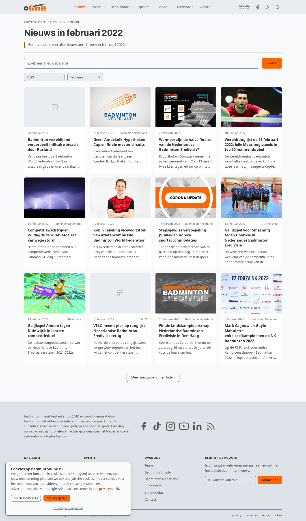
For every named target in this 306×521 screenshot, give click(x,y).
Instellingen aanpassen (68, 508)
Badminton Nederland (161, 479)
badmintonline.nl (34, 22)
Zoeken (272, 63)
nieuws (79, 7)
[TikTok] (157, 426)
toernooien (185, 7)
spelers (143, 7)
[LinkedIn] (197, 426)
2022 (62, 22)
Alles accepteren (57, 498)
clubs (163, 7)
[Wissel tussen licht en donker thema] (267, 7)
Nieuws (52, 22)
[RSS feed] (211, 426)
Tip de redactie (156, 493)
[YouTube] (184, 426)
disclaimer (251, 515)
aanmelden (269, 480)
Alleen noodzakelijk (26, 498)
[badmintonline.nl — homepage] (35, 7)
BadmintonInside (158, 472)
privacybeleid (109, 488)
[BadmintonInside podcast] (257, 7)
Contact (150, 499)
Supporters (153, 486)
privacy (236, 515)
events (96, 7)
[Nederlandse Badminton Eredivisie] (244, 6)
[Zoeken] (277, 7)
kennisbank (120, 7)
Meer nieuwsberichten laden (153, 377)
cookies (277, 515)
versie (265, 515)
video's (205, 7)
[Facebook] (144, 426)
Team (149, 465)
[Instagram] (170, 426)
